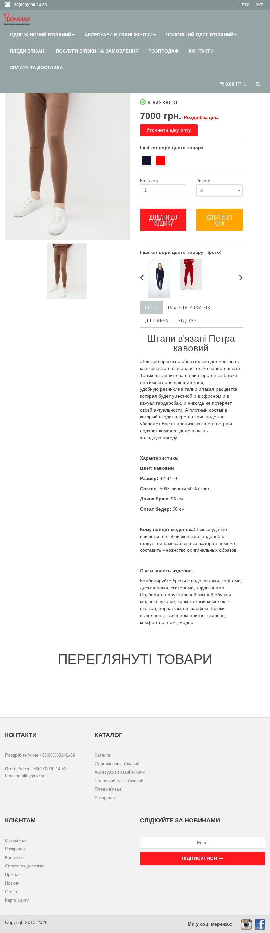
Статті (11, 891)
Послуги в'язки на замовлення (97, 51)
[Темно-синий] (146, 160)
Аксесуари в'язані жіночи (119, 34)
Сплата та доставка (36, 67)
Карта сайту (17, 900)
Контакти (201, 51)
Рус (246, 5)
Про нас (13, 874)
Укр (259, 5)
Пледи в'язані (28, 51)
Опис (151, 307)
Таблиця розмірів (189, 307)
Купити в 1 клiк (219, 220)
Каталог (103, 755)
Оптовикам (16, 840)
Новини (12, 883)
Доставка (157, 320)
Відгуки (187, 320)
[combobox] (219, 190)
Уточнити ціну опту (169, 130)
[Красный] (160, 160)
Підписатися (200, 858)
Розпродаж (163, 51)
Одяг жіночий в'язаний (40, 34)
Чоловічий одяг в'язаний (199, 34)
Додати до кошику (163, 220)
